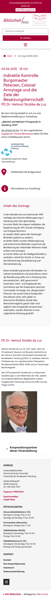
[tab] (25, 449)
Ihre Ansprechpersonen (14, 563)
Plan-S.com (42, 594)
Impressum (8, 567)
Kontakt (7, 560)
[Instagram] (6, 582)
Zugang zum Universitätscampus (17, 133)
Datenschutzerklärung (13, 571)
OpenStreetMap (10, 496)
